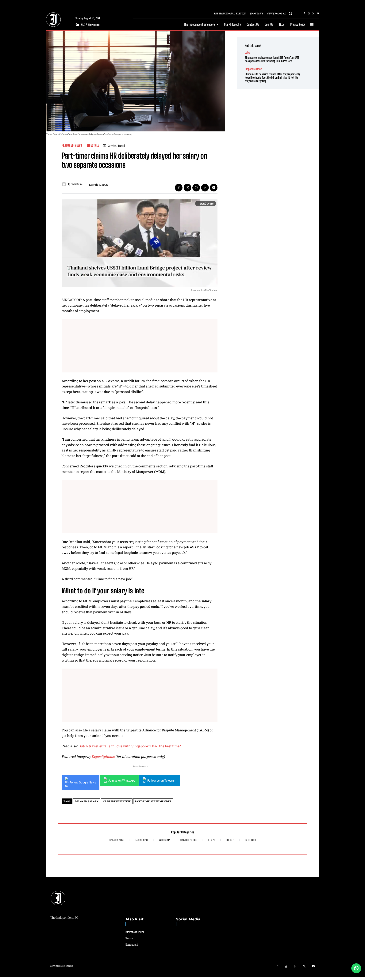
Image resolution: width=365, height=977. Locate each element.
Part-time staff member (153, 801)
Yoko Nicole (77, 184)
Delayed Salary (86, 801)
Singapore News (253, 69)
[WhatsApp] (196, 187)
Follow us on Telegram (161, 780)
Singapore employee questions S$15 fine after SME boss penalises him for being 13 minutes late (272, 59)
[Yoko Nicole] (65, 184)
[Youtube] (318, 13)
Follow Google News (83, 782)
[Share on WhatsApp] (356, 968)
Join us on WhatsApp (121, 780)
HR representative (117, 801)
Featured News (72, 145)
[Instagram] (308, 13)
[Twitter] (313, 13)
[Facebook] (304, 13)
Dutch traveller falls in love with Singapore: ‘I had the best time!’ (130, 746)
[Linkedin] (205, 187)
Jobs (247, 52)
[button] (290, 13)
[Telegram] (213, 187)
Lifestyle (93, 145)
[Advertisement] (139, 345)
